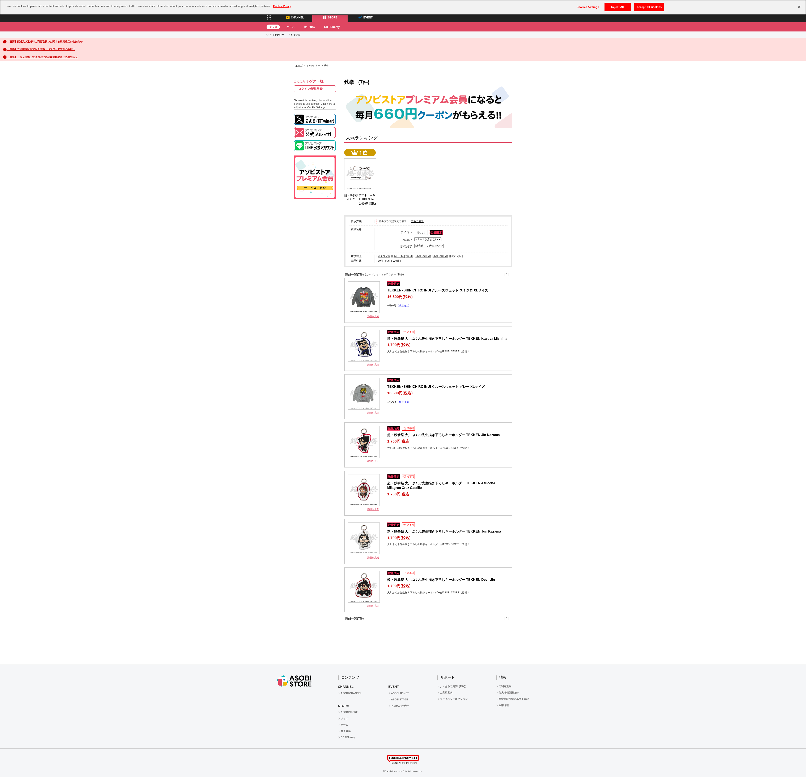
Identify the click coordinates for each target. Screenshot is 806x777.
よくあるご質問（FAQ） (454, 686)
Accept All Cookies (649, 7)
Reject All (617, 7)
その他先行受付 (400, 705)
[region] (403, 7)
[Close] (799, 7)
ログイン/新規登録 (310, 88)
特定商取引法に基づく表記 (514, 698)
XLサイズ (403, 305)
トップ (299, 65)
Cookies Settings (588, 7)
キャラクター (277, 34)
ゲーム (291, 27)
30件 (380, 260)
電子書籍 (309, 27)
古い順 (409, 256)
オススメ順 (384, 256)
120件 (396, 260)
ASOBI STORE (349, 712)
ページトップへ (792, 763)
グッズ (273, 27)
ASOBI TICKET (400, 693)
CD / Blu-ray (332, 27)
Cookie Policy (282, 6)
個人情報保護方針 (509, 692)
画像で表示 (417, 221)
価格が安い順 (423, 256)
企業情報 (504, 705)
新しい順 (399, 256)
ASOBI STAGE (399, 699)
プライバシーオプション (454, 698)
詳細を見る (373, 316)
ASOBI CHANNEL (351, 693)
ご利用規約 (505, 686)
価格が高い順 (440, 256)
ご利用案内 (446, 692)
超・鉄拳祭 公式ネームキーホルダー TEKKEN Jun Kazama (359, 199)
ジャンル (295, 34)
